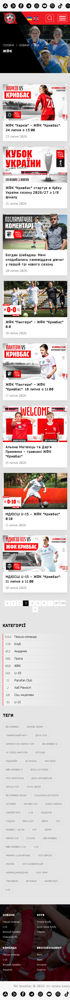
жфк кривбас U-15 (16, 847)
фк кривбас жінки (16, 795)
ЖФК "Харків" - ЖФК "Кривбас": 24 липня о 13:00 (33, 127)
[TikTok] (60, 5)
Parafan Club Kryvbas (18, 855)
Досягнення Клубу (46, 927)
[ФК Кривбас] (10, 18)
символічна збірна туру (20, 744)
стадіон (10, 821)
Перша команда (11, 922)
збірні (48, 829)
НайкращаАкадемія (17, 872)
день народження (41, 778)
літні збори (34, 787)
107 (56, 603)
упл (34, 829)
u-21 (8, 890)
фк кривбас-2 (49, 744)
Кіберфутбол (13, 812)
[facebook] (21, 5)
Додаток (41, 969)
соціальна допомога (46, 795)
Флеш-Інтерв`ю (39, 769)
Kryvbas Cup (31, 804)
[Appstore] (5, 5)
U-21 (5, 927)
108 (62, 603)
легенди (40, 752)
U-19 (30, 812)
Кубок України (53, 804)
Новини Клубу (10, 937)
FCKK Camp (42, 872)
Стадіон (41, 932)
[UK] (29, 18)
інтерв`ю (11, 804)
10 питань (31, 761)
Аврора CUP (12, 838)
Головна (8, 45)
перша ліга (12, 787)
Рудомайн (11, 761)
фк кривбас (12, 727)
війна (44, 821)
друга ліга (41, 735)
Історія (30, 838)
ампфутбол (51, 881)
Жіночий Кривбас (12, 932)
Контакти (41, 964)
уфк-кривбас (50, 838)
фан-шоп (28, 821)
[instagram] (36, 5)
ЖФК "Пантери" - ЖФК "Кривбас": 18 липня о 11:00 (30, 386)
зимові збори (35, 727)
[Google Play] (13, 5)
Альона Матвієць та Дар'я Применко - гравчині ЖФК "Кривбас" (29, 452)
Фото (39, 954)
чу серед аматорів (16, 752)
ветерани (31, 881)
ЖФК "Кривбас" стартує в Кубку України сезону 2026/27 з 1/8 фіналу (34, 192)
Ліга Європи (45, 855)
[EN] (36, 18)
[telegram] (28, 5)
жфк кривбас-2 (14, 769)
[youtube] (44, 5)
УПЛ (58, 821)
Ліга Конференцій (32, 864)
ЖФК (37, 45)
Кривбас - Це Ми (15, 829)
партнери (49, 761)
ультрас (10, 864)
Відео (40, 959)
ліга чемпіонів (15, 778)
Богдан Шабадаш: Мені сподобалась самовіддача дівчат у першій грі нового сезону (35, 260)
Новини (24, 45)
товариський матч (16, 735)
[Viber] (52, 5)
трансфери (12, 881)
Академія (46, 812)
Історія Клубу (44, 922)
